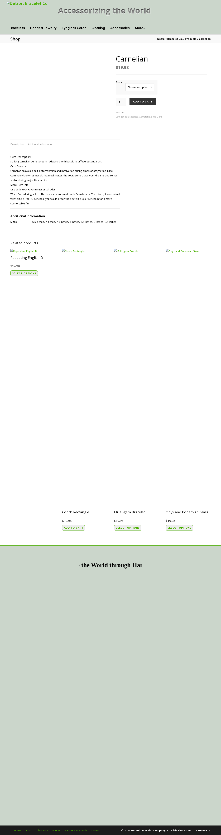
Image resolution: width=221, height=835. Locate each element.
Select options (24, 273)
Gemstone (144, 116)
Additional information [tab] (40, 144)
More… (140, 28)
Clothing (98, 28)
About (28, 830)
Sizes (119, 82)
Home (17, 830)
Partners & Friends (76, 830)
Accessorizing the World (104, 10)
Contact (96, 830)
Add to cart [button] (73, 527)
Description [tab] (17, 144)
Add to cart (142, 101)
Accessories (120, 28)
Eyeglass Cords (74, 28)
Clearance (42, 830)
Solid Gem (156, 116)
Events (56, 830)
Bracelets (17, 28)
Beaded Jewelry (43, 28)
